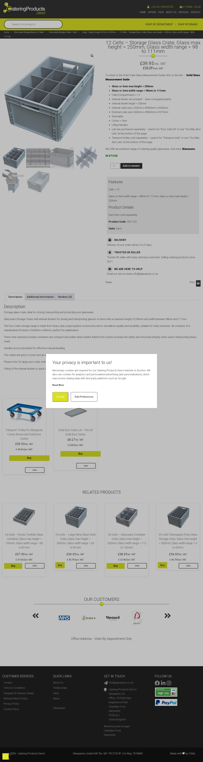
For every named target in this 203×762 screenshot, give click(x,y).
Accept (60, 396)
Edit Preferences (84, 396)
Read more (58, 385)
